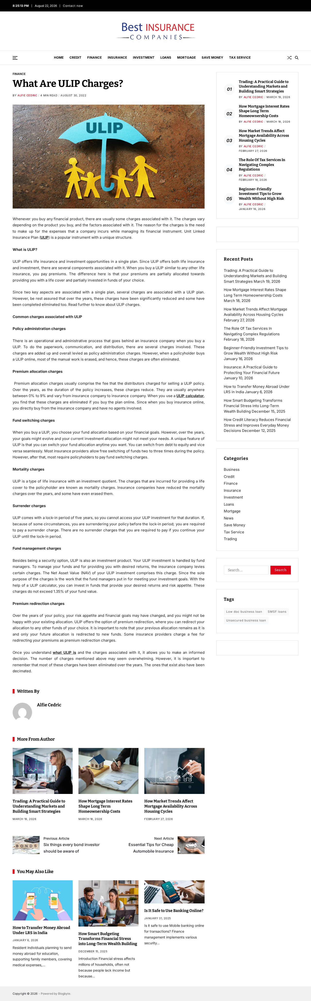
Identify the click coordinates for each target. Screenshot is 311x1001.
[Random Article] (289, 57)
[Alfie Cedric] (22, 712)
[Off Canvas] (15, 58)
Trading (230, 539)
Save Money (212, 57)
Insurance (117, 57)
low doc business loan (244, 611)
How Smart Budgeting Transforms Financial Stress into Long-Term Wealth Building (107, 938)
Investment (144, 57)
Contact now (73, 6)
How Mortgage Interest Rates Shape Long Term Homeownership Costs (105, 806)
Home (59, 57)
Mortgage (186, 57)
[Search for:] (245, 571)
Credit (75, 57)
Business (232, 469)
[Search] (296, 57)
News (228, 518)
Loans (165, 57)
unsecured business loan (246, 620)
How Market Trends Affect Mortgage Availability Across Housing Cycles (170, 806)
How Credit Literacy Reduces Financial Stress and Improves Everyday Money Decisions (257, 425)
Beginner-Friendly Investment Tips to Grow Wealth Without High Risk (261, 194)
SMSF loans (277, 611)
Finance (94, 57)
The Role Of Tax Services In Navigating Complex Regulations (262, 165)
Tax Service (240, 57)
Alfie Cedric (27, 95)
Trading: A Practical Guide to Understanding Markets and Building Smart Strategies (39, 806)
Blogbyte (64, 993)
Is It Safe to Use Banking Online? (173, 910)
